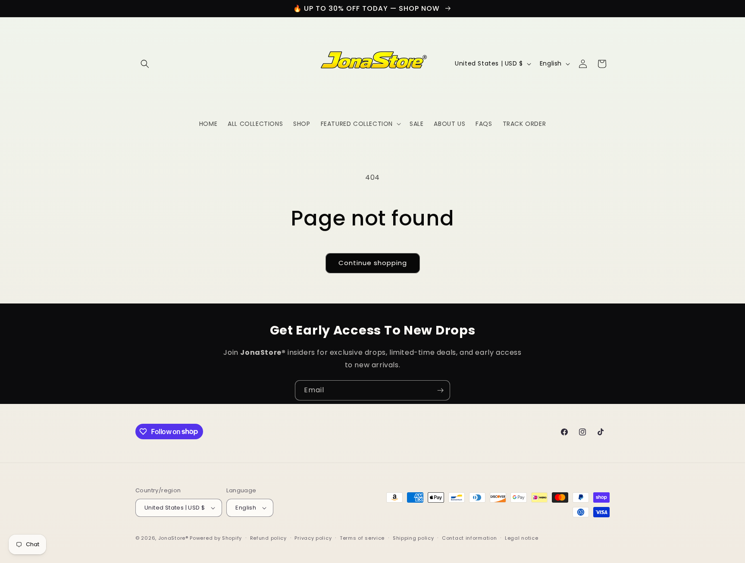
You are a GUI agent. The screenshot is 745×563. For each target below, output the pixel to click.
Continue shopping (372, 262)
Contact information (469, 538)
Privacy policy (313, 538)
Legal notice (521, 538)
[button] (144, 63)
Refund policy (268, 538)
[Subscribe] (440, 390)
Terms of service (362, 538)
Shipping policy (413, 538)
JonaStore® (173, 538)
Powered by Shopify (216, 538)
